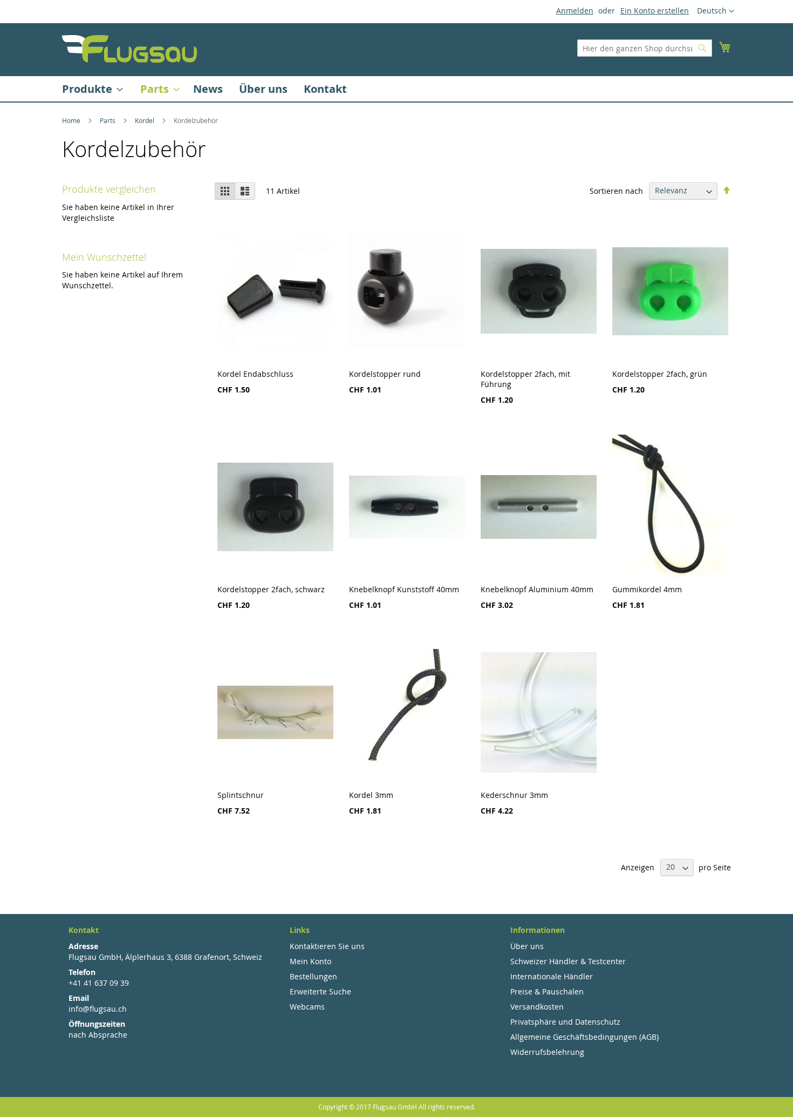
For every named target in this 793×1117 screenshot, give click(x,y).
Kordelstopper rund (385, 374)
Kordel (145, 120)
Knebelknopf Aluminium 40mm (537, 589)
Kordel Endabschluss (255, 374)
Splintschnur (240, 795)
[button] (715, 11)
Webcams (307, 1006)
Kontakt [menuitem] (325, 89)
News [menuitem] (208, 89)
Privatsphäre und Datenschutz (565, 1022)
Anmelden (574, 10)
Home (72, 120)
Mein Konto (310, 961)
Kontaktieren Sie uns (327, 946)
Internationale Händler (551, 976)
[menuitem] (89, 88)
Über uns (527, 946)
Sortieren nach (616, 190)
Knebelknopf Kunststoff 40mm (404, 589)
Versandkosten (537, 1006)
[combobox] (644, 48)
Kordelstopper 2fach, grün (659, 374)
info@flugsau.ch (98, 1009)
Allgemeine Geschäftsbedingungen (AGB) (584, 1037)
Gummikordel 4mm (647, 589)
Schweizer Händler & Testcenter (568, 961)
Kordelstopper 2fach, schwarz (271, 589)
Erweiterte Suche (320, 991)
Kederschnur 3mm (514, 795)
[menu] (396, 88)
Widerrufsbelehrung (547, 1052)
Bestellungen (313, 976)
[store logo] (129, 49)
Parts (108, 120)
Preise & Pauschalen (547, 991)
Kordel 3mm (371, 795)
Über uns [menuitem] (263, 89)
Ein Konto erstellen (654, 10)
